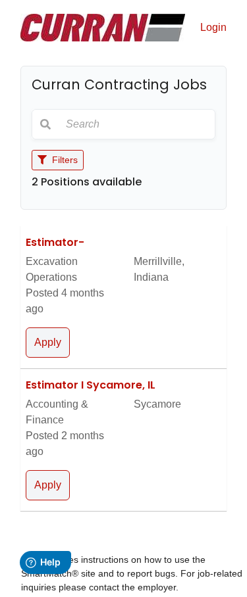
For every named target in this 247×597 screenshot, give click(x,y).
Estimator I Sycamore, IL (90, 385)
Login (213, 27)
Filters (63, 160)
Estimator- (55, 242)
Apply (47, 342)
